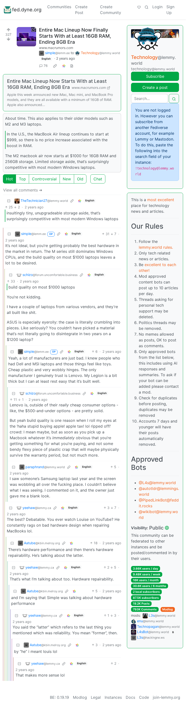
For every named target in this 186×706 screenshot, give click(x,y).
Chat (97, 178)
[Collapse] (9, 201)
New (67, 178)
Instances (113, 697)
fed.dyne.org (26, 10)
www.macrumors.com (56, 48)
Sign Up (170, 9)
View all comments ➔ (22, 190)
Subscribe (155, 76)
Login (157, 6)
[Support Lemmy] (139, 7)
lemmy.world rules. (156, 247)
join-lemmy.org (166, 697)
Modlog (167, 609)
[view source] (72, 65)
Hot (9, 178)
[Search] (146, 7)
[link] (55, 65)
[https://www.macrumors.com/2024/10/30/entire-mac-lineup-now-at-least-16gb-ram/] (26, 36)
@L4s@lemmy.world (157, 482)
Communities (59, 6)
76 (46, 66)
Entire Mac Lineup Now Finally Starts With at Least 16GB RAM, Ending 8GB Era (75, 36)
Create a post (155, 87)
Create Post (81, 9)
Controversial (44, 178)
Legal (96, 697)
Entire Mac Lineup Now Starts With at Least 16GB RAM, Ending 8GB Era (57, 84)
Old (80, 178)
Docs (130, 697)
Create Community (110, 9)
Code (144, 697)
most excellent (160, 199)
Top (22, 178)
